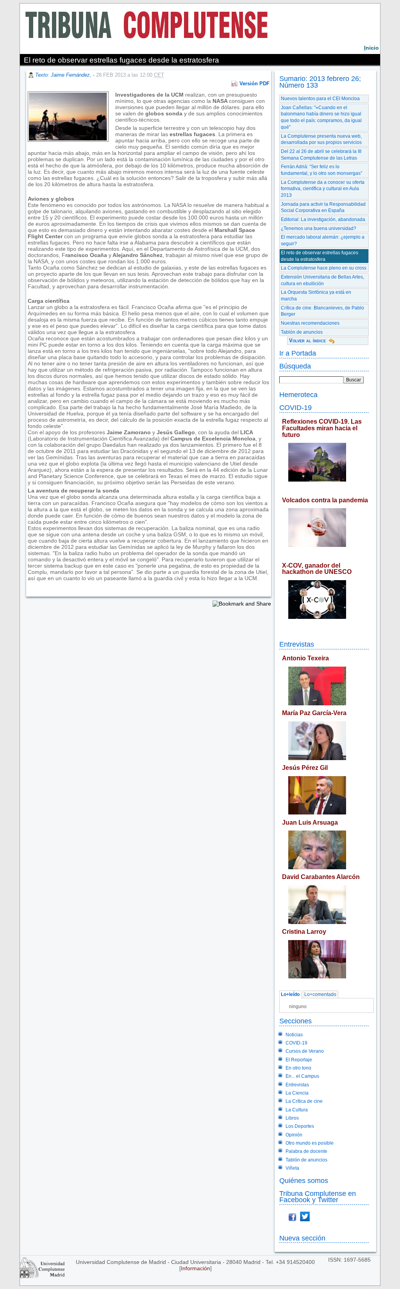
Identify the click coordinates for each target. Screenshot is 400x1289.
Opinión (294, 1135)
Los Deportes (300, 1126)
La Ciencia (297, 1093)
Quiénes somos (303, 1180)
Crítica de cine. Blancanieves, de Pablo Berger (322, 311)
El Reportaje (299, 1059)
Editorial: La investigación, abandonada (323, 219)
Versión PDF (254, 83)
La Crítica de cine (304, 1101)
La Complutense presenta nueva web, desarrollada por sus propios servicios (321, 139)
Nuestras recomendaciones (310, 323)
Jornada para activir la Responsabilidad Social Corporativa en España (323, 207)
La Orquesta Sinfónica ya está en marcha (316, 295)
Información (195, 1268)
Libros (292, 1118)
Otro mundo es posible (310, 1143)
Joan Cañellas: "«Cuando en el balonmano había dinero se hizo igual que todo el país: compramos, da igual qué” (321, 117)
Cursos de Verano (305, 1051)
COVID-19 (295, 407)
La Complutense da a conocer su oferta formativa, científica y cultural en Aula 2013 (322, 189)
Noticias (294, 1034)
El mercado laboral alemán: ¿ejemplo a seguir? (322, 240)
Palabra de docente (306, 1151)
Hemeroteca (298, 394)
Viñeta (292, 1168)
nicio (371, 48)
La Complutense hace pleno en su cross (323, 268)
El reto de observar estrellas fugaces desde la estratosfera (319, 256)
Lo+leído (290, 994)
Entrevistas (296, 644)
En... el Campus (302, 1076)
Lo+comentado (320, 994)
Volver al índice (307, 340)
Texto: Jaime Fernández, (64, 75)
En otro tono (298, 1068)
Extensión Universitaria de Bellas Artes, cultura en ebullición (322, 280)
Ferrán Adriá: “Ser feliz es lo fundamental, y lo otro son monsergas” (321, 170)
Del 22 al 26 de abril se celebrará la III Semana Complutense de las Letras (321, 155)
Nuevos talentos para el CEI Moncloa (320, 98)
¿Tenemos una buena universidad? (318, 228)
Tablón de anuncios (302, 332)
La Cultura (297, 1110)
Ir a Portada (297, 353)
